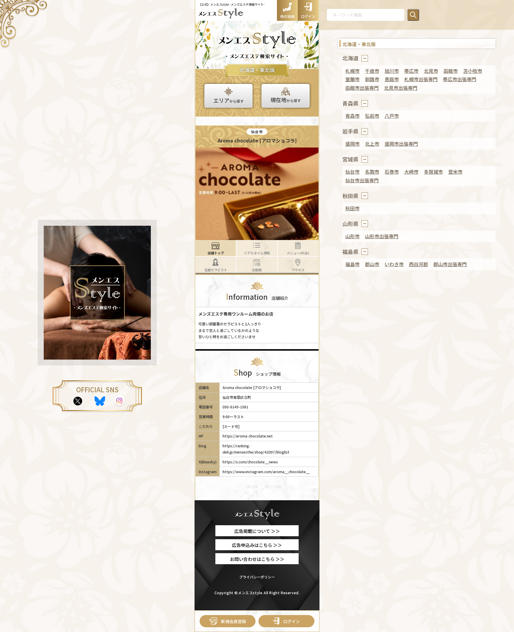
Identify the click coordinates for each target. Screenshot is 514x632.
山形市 (352, 236)
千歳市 (372, 70)
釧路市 (372, 79)
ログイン (291, 621)
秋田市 (352, 208)
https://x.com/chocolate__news (250, 461)
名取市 (372, 171)
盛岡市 (352, 143)
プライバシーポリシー (257, 576)
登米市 (455, 171)
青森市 (352, 115)
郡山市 (372, 264)
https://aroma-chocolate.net (247, 435)
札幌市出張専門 (421, 79)
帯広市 (411, 70)
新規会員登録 (233, 621)
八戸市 (392, 115)
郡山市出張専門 (450, 264)
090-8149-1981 (235, 406)
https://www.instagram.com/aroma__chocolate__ (266, 471)
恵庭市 (392, 79)
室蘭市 (352, 79)
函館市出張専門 (362, 87)
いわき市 (394, 264)
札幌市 (352, 70)
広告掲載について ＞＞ (257, 531)
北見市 (431, 70)
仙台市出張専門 (362, 180)
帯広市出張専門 (459, 79)
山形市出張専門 (381, 236)
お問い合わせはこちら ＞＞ (257, 559)
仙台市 (352, 171)
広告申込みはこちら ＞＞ (257, 545)
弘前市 (372, 115)
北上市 (372, 143)
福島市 (352, 264)
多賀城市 (433, 171)
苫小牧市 (472, 70)
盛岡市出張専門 (401, 143)
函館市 (451, 70)
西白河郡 (418, 264)
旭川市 (392, 70)
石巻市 (392, 171)
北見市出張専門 (400, 87)
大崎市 (411, 171)
